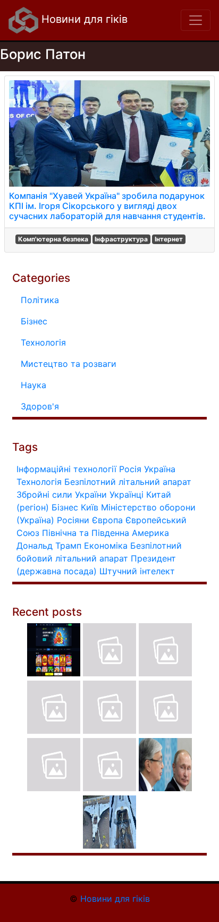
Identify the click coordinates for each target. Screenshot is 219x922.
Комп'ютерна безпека (53, 239)
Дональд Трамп (48, 545)
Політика (40, 300)
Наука (33, 385)
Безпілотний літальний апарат (127, 481)
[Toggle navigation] (195, 20)
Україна (159, 469)
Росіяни (73, 520)
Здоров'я (40, 406)
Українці (127, 494)
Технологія (43, 342)
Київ (89, 507)
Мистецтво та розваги (68, 363)
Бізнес (34, 321)
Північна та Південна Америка (105, 532)
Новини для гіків (83, 19)
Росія (130, 469)
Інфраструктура (121, 239)
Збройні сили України (61, 494)
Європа (107, 520)
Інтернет (169, 239)
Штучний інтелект (137, 571)
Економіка (106, 545)
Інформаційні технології (66, 469)
